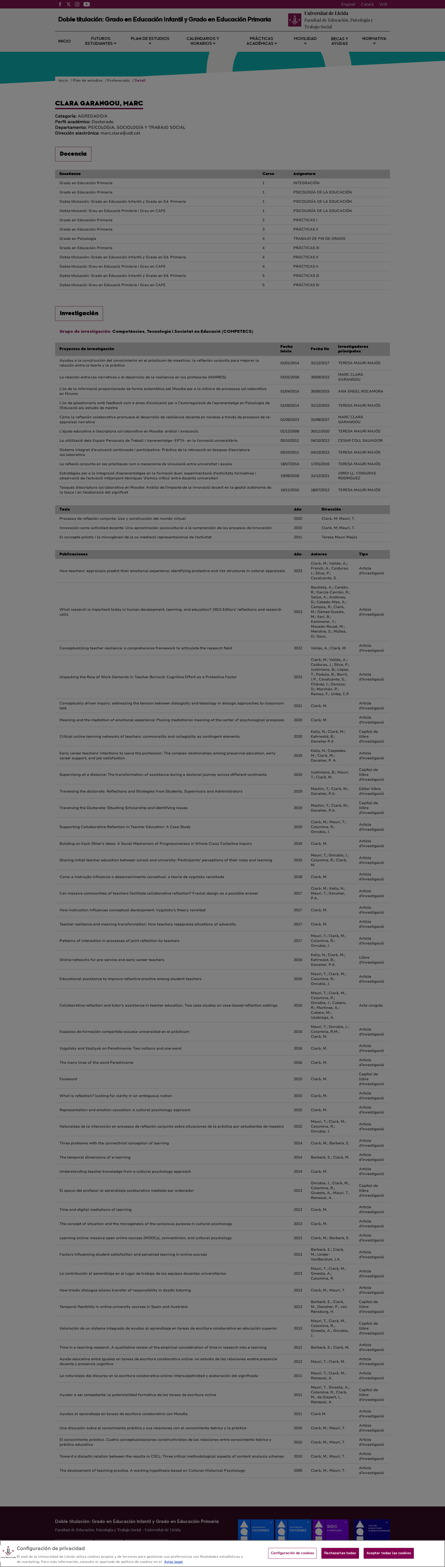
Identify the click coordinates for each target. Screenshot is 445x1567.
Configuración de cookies (292, 1553)
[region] (222, 1553)
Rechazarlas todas (340, 1553)
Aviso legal (173, 1561)
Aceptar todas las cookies (388, 1553)
